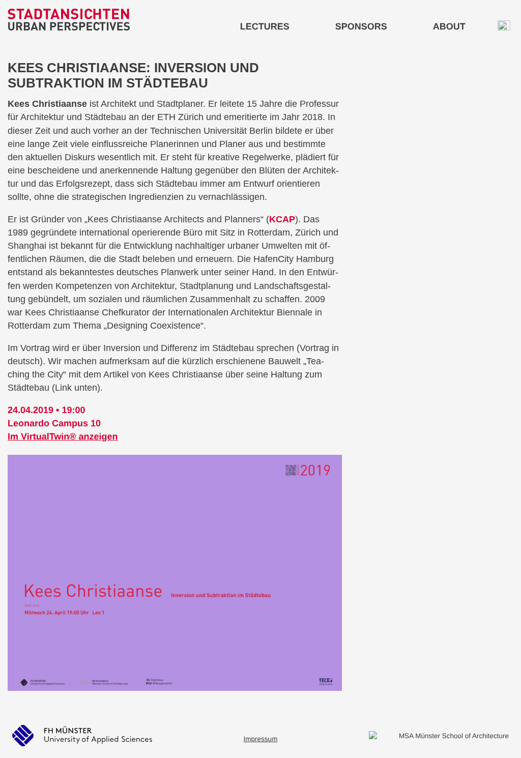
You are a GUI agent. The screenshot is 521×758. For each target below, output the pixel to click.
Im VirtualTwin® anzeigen (63, 436)
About (449, 26)
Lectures (265, 26)
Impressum (261, 739)
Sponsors (361, 26)
